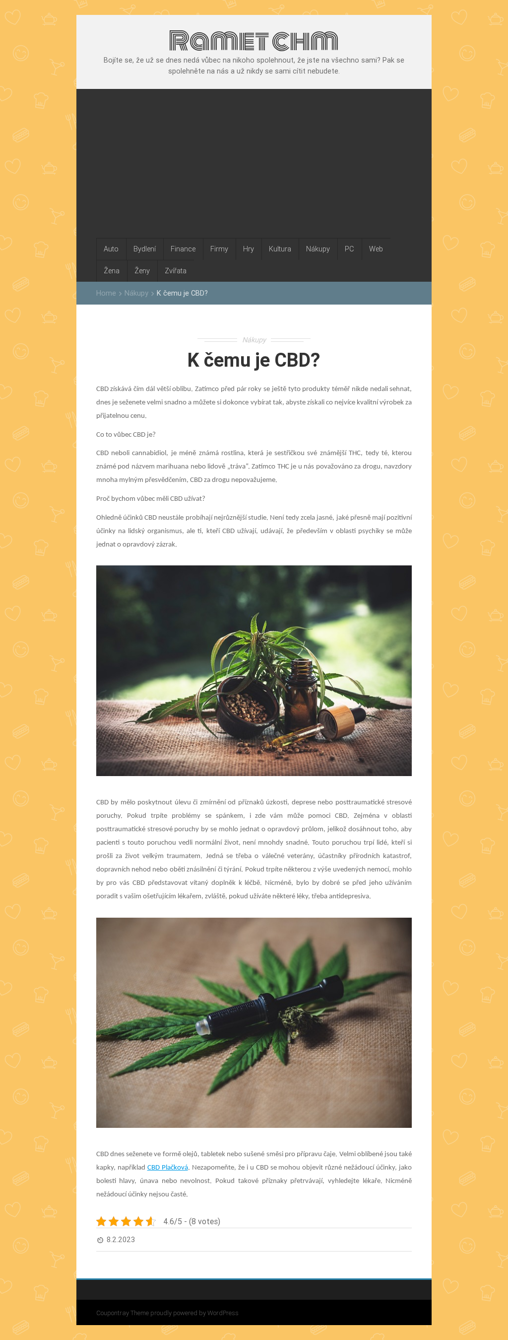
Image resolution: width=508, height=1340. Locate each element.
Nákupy (318, 248)
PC (349, 248)
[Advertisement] (254, 163)
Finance (183, 248)
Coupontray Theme (123, 1313)
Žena (112, 270)
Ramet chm (254, 40)
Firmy (219, 248)
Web (376, 248)
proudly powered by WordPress (194, 1313)
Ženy (142, 270)
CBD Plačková (167, 1168)
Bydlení (144, 248)
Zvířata (176, 270)
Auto (111, 248)
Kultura (280, 248)
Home (106, 293)
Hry (248, 248)
